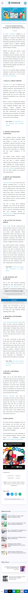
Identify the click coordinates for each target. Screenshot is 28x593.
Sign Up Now (14, 300)
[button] (14, 291)
